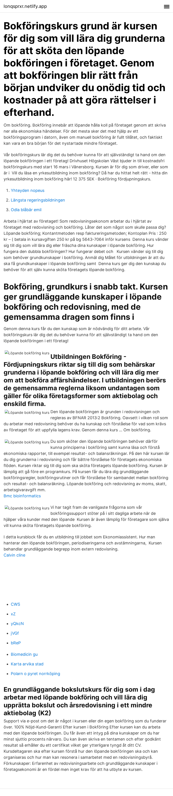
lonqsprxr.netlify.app (25, 6)
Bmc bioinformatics (22, 495)
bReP (16, 642)
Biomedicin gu (24, 654)
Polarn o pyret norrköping (35, 673)
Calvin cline (14, 555)
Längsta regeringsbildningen (38, 200)
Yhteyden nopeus (27, 190)
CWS (15, 604)
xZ (13, 614)
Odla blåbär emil (26, 209)
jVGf (15, 633)
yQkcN (17, 623)
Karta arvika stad (27, 664)
